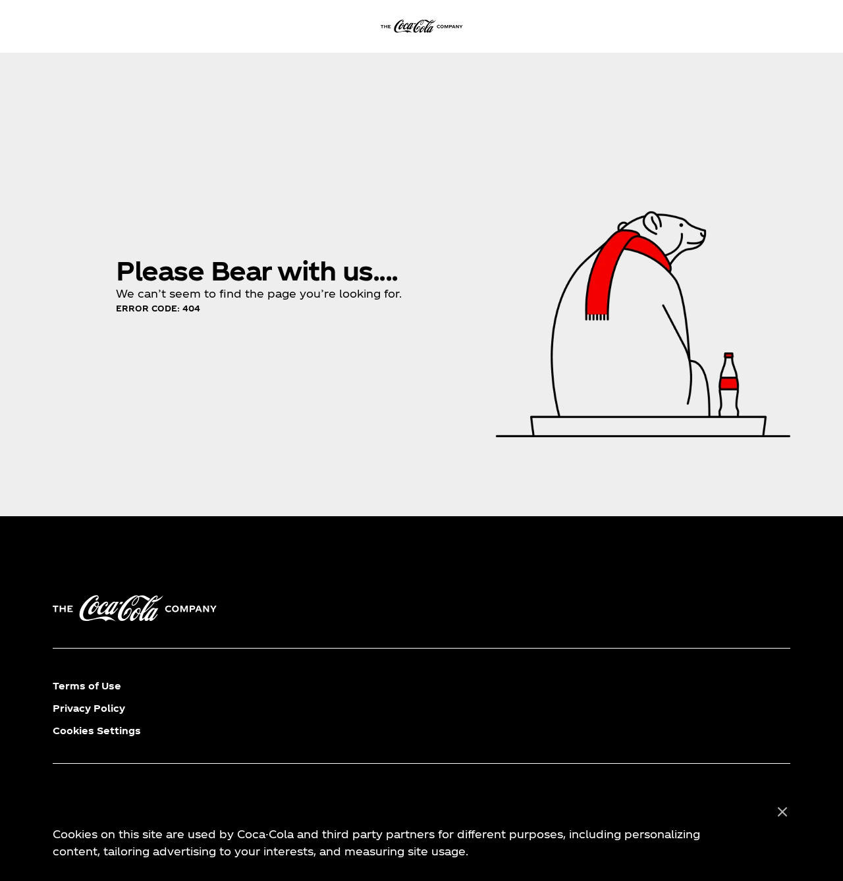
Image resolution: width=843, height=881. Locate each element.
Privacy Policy (89, 708)
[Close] (782, 812)
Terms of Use (87, 685)
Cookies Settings (97, 730)
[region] (421, 832)
